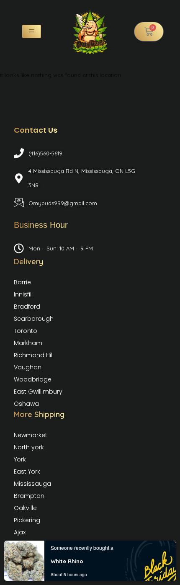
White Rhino (67, 561)
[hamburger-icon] (31, 32)
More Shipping (39, 414)
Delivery (28, 261)
